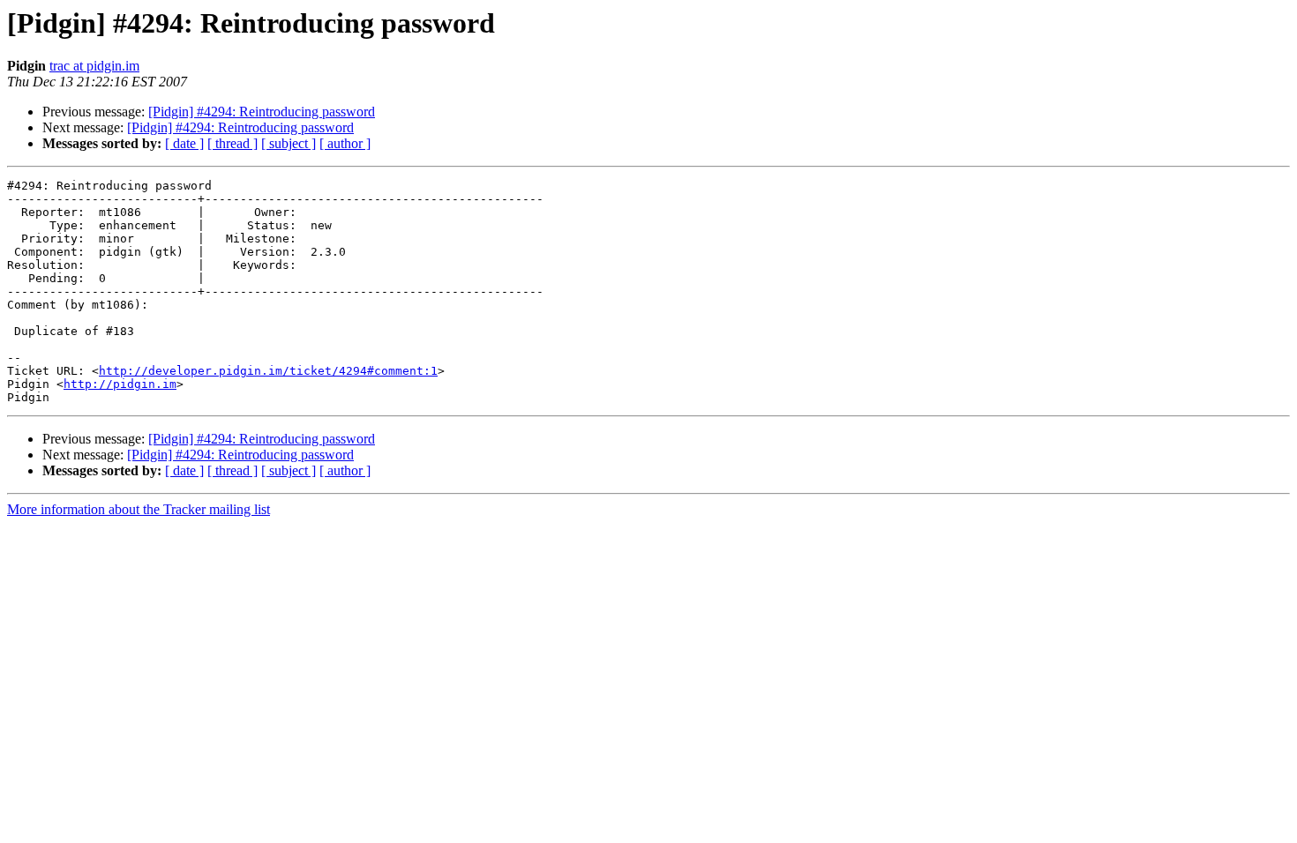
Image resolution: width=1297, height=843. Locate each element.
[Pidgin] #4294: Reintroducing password (261, 111)
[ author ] (345, 143)
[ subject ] (288, 143)
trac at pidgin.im (94, 65)
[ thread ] (232, 143)
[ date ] (184, 143)
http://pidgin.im (120, 384)
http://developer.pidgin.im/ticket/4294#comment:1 (268, 370)
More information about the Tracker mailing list (138, 509)
